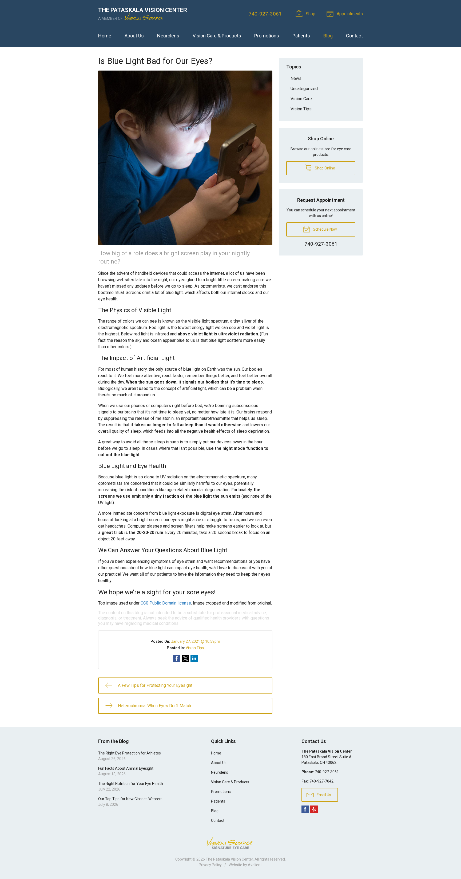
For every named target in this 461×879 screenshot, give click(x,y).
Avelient (255, 865)
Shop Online (324, 168)
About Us (134, 35)
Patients (301, 35)
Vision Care (301, 98)
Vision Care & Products (217, 35)
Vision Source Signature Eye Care (230, 843)
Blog (328, 35)
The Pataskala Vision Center (229, 859)
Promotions (266, 35)
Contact (354, 35)
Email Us (323, 795)
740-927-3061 (265, 14)
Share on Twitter (185, 658)
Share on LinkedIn (194, 658)
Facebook (305, 809)
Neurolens (168, 35)
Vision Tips (195, 648)
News (296, 78)
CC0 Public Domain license (166, 603)
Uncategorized (304, 88)
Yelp (314, 809)
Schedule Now (324, 229)
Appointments (349, 13)
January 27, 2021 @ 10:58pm (195, 641)
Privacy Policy (210, 865)
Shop (310, 13)
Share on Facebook (176, 658)
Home (104, 35)
